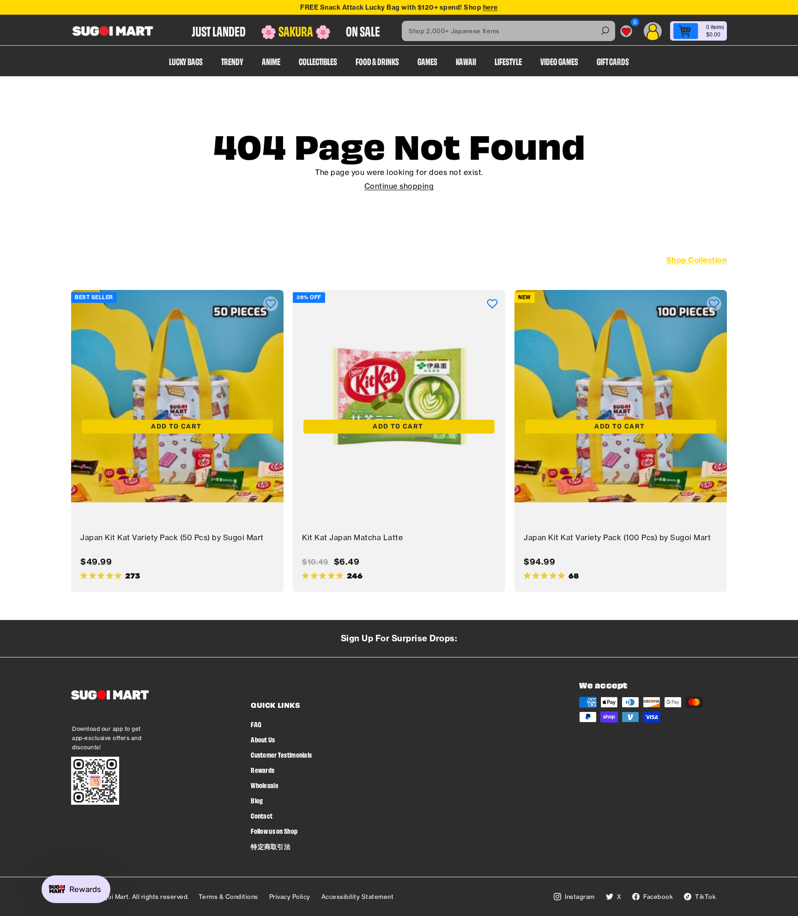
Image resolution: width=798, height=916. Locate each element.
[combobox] (508, 31)
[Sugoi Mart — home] (112, 30)
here (490, 7)
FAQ (256, 724)
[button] (270, 303)
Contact (261, 815)
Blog (257, 800)
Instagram (580, 896)
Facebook (658, 896)
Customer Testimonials (281, 754)
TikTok (705, 896)
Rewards (262, 769)
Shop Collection (696, 260)
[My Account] (653, 31)
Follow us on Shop (274, 830)
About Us (263, 739)
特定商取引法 (270, 846)
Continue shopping (399, 186)
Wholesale (264, 785)
